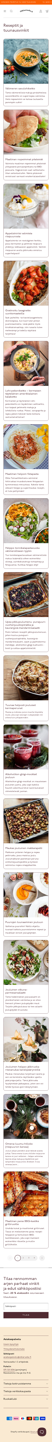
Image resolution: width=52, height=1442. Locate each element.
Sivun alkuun (36, 1432)
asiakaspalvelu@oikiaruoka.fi (17, 1357)
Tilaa (26, 1315)
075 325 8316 (9, 1370)
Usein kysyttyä (10, 1344)
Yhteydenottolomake (14, 1349)
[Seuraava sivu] (42, 1258)
